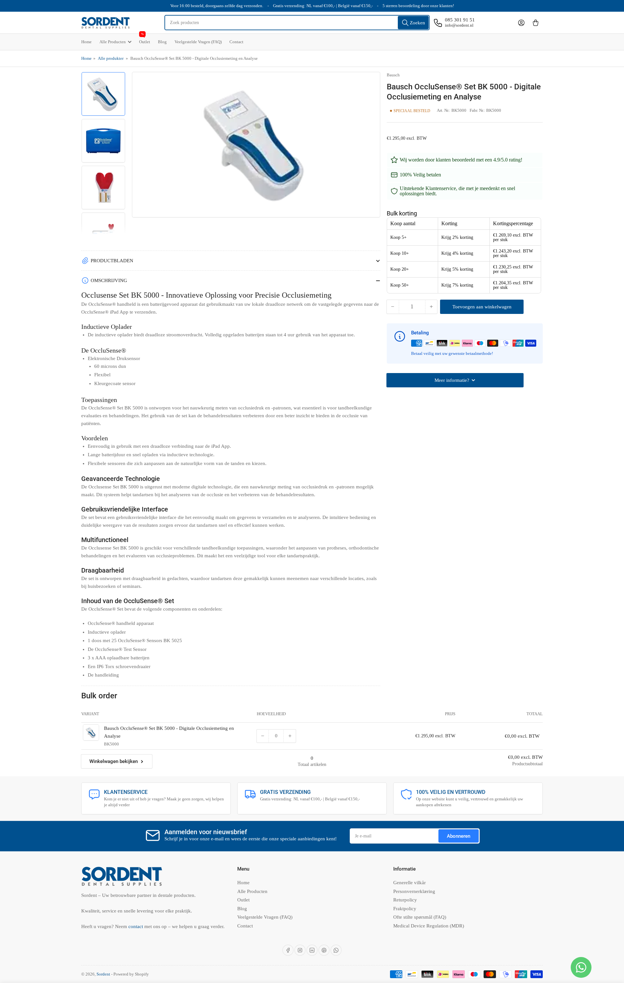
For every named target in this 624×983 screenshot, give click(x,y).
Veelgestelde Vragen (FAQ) (198, 41)
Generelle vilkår (409, 882)
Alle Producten (112, 41)
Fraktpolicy (404, 908)
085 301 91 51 (460, 19)
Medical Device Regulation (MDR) (428, 925)
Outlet (144, 39)
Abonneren (458, 836)
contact (136, 926)
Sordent (103, 974)
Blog (162, 41)
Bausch (393, 74)
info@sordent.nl (459, 25)
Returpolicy (405, 899)
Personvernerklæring (414, 891)
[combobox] (297, 22)
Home (86, 41)
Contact (236, 41)
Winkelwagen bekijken (113, 761)
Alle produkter (111, 58)
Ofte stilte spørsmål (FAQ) (419, 917)
